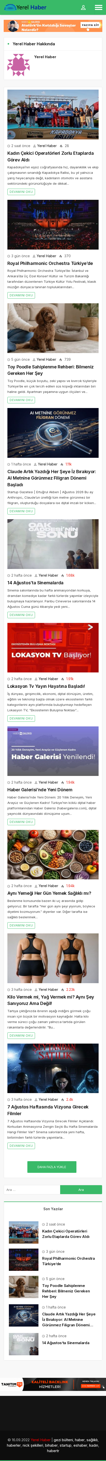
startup (65, 1445)
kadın (93, 1445)
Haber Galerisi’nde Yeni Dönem (39, 789)
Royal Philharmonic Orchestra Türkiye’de (50, 263)
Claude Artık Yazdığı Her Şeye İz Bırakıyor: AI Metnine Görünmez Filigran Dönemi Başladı (51, 478)
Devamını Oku (21, 192)
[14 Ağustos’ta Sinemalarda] (53, 544)
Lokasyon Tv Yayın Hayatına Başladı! (46, 686)
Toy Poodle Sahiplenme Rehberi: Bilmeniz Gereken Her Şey (66, 1291)
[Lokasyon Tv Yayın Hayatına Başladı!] (53, 648)
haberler (14, 1445)
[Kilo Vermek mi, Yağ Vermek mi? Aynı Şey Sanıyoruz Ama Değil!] (53, 958)
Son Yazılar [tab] (53, 1209)
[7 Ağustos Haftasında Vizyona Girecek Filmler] (53, 1068)
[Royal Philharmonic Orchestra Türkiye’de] (53, 225)
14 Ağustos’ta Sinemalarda (35, 582)
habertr (53, 1450)
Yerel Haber (47, 146)
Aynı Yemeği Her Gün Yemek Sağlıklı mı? (49, 893)
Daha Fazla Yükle (51, 1167)
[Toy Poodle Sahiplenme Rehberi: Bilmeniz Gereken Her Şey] (53, 328)
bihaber (51, 1445)
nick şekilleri (33, 1445)
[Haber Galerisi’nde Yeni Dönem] (53, 751)
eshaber (80, 1445)
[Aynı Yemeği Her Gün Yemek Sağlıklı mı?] (53, 855)
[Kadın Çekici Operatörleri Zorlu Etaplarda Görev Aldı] (53, 114)
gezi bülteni (63, 1439)
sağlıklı (92, 1439)
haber (80, 1439)
